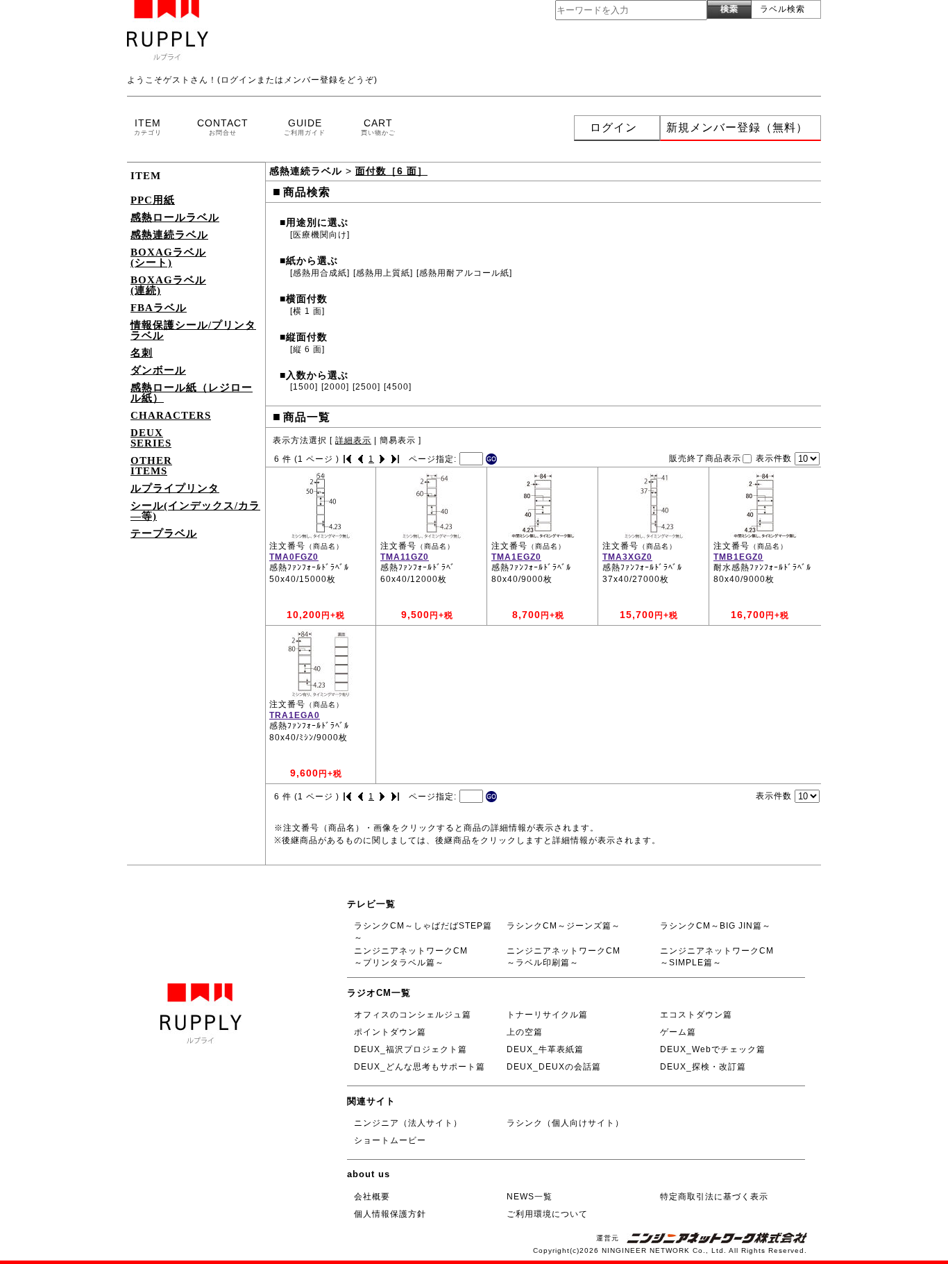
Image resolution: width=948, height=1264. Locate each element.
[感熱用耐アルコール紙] (464, 273)
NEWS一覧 (529, 1196)
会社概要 (372, 1196)
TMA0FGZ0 (294, 557)
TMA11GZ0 (404, 557)
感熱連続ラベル (169, 234)
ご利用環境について (547, 1214)
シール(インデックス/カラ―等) (195, 511)
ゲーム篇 (678, 1032)
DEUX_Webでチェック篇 (712, 1049)
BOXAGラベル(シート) (168, 257)
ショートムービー (390, 1140)
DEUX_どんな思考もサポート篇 (419, 1067)
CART (378, 126)
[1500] (304, 387)
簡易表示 (398, 440)
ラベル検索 (782, 9)
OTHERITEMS (151, 465)
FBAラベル (158, 307)
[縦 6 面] (307, 349)
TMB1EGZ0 (738, 557)
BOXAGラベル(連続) (168, 285)
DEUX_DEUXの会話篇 (554, 1067)
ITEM (148, 126)
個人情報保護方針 (390, 1214)
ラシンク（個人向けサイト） (565, 1123)
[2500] (366, 387)
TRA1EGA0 (294, 715)
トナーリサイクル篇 (547, 1015)
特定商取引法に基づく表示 (714, 1196)
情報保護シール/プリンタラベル (193, 330)
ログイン (613, 127)
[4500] (398, 387)
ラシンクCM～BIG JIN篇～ (715, 926)
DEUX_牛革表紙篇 (545, 1049)
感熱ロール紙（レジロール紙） (191, 393)
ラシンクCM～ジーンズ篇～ (563, 926)
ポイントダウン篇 (390, 1032)
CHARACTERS (170, 415)
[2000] (335, 387)
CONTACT (222, 126)
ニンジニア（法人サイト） (408, 1123)
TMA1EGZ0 (516, 557)
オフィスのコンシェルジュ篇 (412, 1015)
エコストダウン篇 (696, 1015)
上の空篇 (525, 1032)
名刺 (141, 352)
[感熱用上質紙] (383, 273)
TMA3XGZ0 (627, 557)
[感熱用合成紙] (320, 273)
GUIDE (304, 126)
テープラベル (163, 533)
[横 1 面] (307, 311)
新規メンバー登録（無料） (737, 127)
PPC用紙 (152, 200)
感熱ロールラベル (174, 217)
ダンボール (158, 370)
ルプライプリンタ (174, 488)
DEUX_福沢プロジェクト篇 (410, 1049)
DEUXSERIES (150, 438)
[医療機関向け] (320, 235)
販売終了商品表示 (705, 458)
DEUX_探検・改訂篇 (703, 1067)
